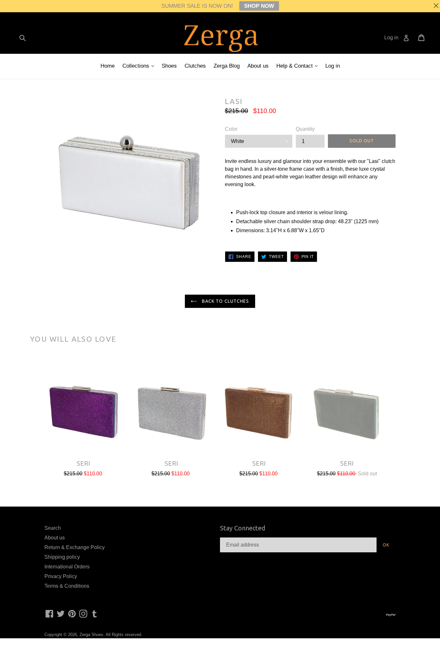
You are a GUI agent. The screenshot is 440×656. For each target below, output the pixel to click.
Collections (136, 66)
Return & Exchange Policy (74, 547)
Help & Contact (295, 66)
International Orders (67, 566)
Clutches (195, 66)
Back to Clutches (224, 301)
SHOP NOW (259, 6)
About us (258, 66)
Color (231, 129)
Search (52, 528)
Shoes (169, 66)
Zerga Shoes (91, 634)
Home (107, 66)
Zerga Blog (227, 66)
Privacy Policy (60, 576)
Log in (332, 66)
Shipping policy (62, 557)
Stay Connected (242, 528)
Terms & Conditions (66, 586)
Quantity (305, 129)
